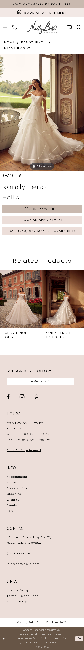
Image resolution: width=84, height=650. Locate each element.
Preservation (17, 488)
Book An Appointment (24, 450)
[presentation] (22, 299)
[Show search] (79, 27)
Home (9, 42)
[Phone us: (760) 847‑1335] (14, 27)
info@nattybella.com (23, 564)
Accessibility (17, 601)
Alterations (15, 482)
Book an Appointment (42, 220)
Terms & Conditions (22, 596)
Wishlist (13, 500)
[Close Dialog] (4, 639)
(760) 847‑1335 (18, 553)
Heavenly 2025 (18, 48)
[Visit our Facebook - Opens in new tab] (8, 397)
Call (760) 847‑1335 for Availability (42, 231)
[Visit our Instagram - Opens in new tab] (22, 397)
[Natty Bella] (42, 27)
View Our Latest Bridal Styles (42, 4)
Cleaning (14, 494)
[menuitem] (5, 27)
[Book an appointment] (69, 27)
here (45, 647)
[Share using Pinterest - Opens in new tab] (20, 176)
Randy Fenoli (33, 42)
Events (12, 505)
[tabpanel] (42, 112)
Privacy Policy (18, 590)
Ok (79, 638)
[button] (5, 27)
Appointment (17, 477)
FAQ (10, 511)
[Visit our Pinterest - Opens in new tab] (36, 397)
